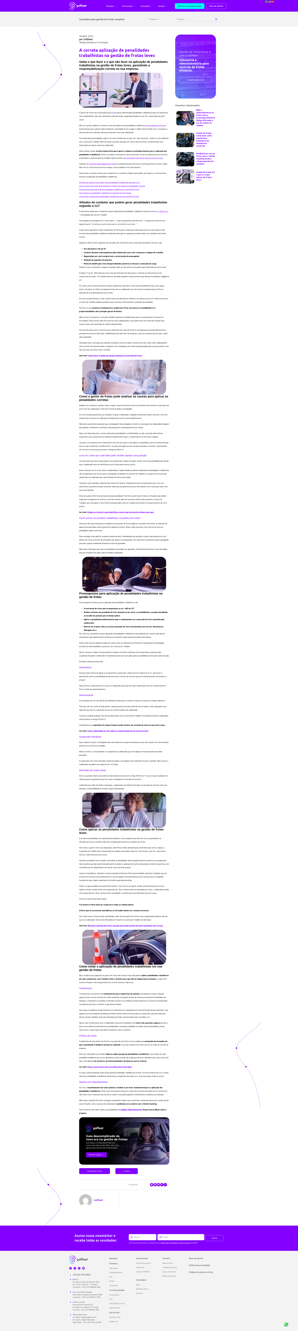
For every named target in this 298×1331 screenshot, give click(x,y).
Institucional (142, 1258)
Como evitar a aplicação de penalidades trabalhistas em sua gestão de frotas (109, 196)
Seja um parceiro (169, 1271)
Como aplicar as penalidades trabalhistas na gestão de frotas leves (105, 193)
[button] (189, 6)
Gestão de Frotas (94, 1171)
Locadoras (113, 1285)
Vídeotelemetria (115, 1272)
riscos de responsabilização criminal (102, 164)
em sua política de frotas (155, 125)
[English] (269, 1)
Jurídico (126, 1171)
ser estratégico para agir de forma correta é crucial (143, 158)
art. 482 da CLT (162, 211)
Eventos (139, 1293)
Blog (138, 1284)
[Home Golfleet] (78, 6)
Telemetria (113, 1268)
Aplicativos (114, 1312)
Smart (111, 1281)
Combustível (114, 1294)
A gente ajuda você (195, 79)
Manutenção (114, 1307)
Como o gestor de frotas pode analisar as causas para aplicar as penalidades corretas (112, 186)
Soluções (113, 1258)
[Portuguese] (266, 1)
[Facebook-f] (75, 1268)
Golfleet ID (113, 1321)
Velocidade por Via (117, 1303)
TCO (111, 1299)
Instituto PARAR (142, 1271)
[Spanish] (272, 1)
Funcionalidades (117, 1290)
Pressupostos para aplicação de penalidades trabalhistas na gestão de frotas (109, 189)
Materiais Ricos (142, 1288)
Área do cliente (196, 1258)
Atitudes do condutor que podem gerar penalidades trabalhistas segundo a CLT (109, 182)
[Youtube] (83, 1268)
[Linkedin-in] (79, 1268)
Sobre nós (140, 1267)
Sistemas (113, 1263)
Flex (111, 1276)
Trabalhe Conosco (169, 1267)
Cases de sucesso (143, 1263)
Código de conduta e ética (201, 1272)
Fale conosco (167, 1263)
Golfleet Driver (115, 1317)
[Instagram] (70, 1268)
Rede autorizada (169, 1276)
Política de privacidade (199, 1265)
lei (113, 112)
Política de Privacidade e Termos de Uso (175, 1243)
